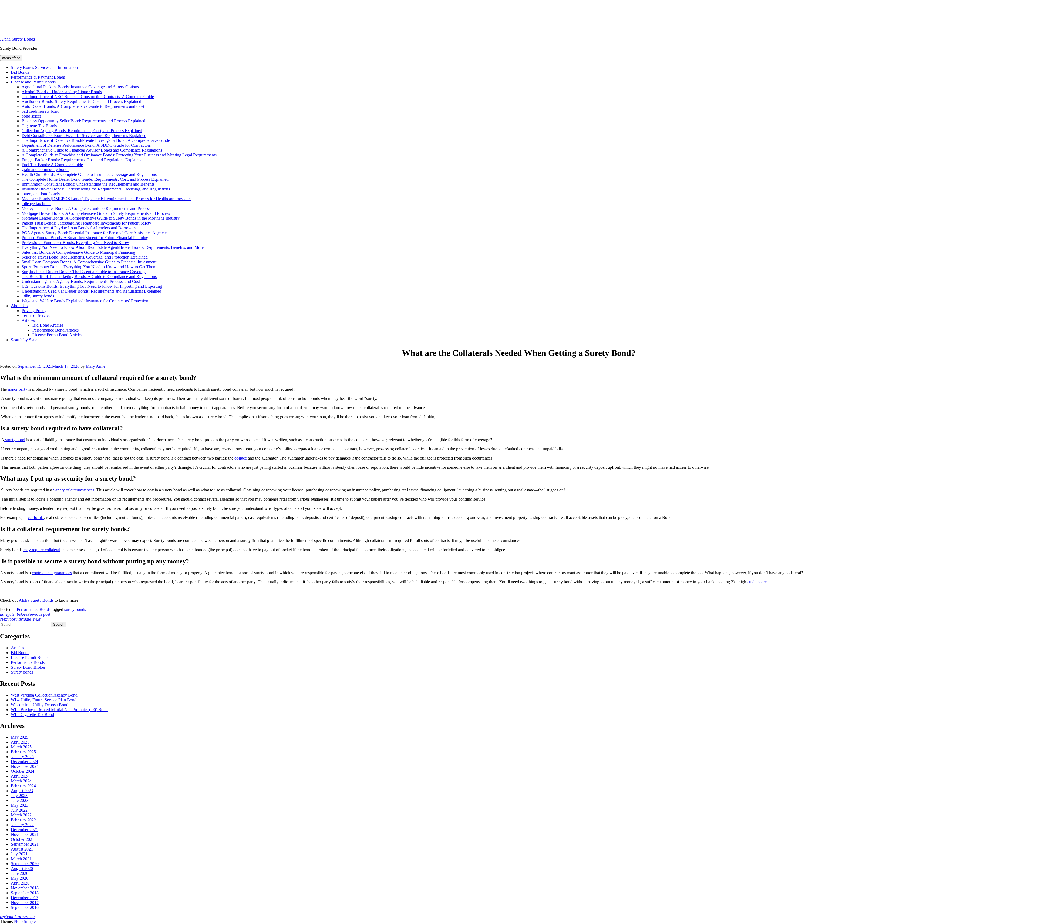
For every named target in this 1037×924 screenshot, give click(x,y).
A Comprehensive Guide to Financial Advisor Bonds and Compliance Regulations (92, 150)
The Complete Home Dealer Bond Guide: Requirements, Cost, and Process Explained (95, 179)
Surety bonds (22, 672)
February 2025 (23, 751)
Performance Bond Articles (55, 330)
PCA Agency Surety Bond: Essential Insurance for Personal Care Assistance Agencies (95, 232)
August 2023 (22, 790)
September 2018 (25, 892)
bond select (31, 116)
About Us (19, 305)
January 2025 (22, 756)
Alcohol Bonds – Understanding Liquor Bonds (62, 91)
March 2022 (21, 815)
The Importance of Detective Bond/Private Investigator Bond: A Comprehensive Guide (96, 140)
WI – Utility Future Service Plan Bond (43, 700)
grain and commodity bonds (45, 169)
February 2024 (23, 786)
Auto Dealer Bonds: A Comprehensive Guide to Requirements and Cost (83, 106)
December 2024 (24, 761)
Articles (28, 320)
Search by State (24, 339)
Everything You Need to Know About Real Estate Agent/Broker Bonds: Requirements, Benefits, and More (113, 247)
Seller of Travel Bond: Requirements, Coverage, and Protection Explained (85, 257)
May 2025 (19, 737)
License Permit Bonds (29, 657)
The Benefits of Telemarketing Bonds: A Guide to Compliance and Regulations (89, 276)
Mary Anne (95, 366)
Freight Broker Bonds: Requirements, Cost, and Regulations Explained (82, 160)
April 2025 (20, 742)
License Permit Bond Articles (57, 335)
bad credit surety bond (40, 111)
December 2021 (24, 829)
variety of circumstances (73, 490)
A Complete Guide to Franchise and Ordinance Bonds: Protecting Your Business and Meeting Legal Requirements (119, 155)
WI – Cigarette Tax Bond (32, 714)
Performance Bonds (33, 609)
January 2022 (22, 824)
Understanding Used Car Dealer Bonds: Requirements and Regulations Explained (91, 291)
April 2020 (20, 883)
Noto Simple (25, 921)
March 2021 (21, 858)
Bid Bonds (20, 72)
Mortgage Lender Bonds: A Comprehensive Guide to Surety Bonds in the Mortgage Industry (101, 218)
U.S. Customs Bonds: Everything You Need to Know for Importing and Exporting (92, 286)
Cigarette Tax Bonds (39, 125)
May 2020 (19, 878)
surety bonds (75, 609)
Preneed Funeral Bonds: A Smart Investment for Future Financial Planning (85, 237)
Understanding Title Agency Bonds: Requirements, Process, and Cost (81, 281)
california (36, 517)
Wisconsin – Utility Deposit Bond (39, 704)
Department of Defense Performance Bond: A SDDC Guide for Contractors (86, 145)
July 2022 (19, 810)
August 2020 (22, 868)
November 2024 (25, 766)
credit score (757, 582)
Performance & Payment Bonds (38, 77)
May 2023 (19, 805)
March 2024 (21, 781)
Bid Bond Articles (47, 325)
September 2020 (25, 863)
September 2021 (25, 844)
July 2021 (19, 854)
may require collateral (41, 549)
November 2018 (25, 888)
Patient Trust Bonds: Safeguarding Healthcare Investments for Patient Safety (86, 223)
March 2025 (21, 747)
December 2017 (24, 897)
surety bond (14, 439)
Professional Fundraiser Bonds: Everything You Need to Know (75, 242)
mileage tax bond (36, 203)
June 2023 (19, 800)
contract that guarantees (52, 572)
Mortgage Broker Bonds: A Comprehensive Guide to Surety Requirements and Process (96, 213)
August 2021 (22, 849)
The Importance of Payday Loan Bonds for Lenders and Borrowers (79, 228)
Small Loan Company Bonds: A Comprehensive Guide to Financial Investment (89, 262)
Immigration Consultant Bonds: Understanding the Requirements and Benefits (88, 184)
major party (17, 389)
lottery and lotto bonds (41, 194)
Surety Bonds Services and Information (44, 67)
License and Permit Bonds (33, 82)
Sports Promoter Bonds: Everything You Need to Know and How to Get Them (89, 267)
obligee (240, 458)
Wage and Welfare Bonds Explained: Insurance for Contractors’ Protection (85, 301)
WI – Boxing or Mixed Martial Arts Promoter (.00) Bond (59, 709)
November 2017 (25, 902)
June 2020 (19, 873)
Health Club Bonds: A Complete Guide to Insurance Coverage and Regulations (89, 174)
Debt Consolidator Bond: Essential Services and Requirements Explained (84, 135)
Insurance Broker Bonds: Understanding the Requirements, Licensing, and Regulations (96, 189)
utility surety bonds (38, 296)
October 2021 (22, 839)
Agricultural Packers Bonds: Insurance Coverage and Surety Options (80, 87)
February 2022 (23, 820)
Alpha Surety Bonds (17, 39)
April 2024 (20, 776)
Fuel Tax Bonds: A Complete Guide (52, 164)
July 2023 (19, 795)
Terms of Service (36, 315)
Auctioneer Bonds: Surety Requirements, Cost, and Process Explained (81, 101)
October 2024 (22, 771)
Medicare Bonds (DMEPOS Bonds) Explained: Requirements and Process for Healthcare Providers (106, 198)
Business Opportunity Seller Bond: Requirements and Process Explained (83, 121)
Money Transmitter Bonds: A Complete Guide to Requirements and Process (86, 208)
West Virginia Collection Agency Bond (44, 695)
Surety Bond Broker (28, 667)
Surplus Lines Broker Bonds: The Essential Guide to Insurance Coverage (84, 271)
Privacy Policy (34, 310)
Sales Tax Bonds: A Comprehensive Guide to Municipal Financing (78, 252)
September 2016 (25, 907)
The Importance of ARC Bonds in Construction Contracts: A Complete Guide (88, 96)
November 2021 (25, 834)
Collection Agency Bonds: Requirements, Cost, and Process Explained (82, 130)
